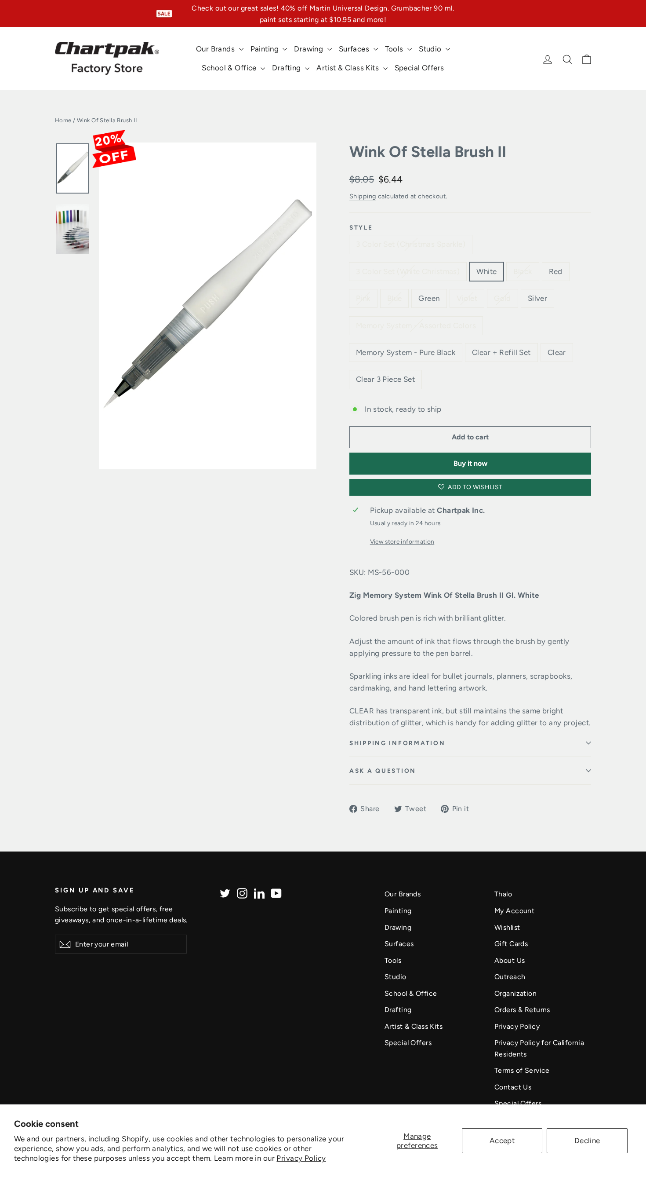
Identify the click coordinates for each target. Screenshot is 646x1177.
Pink (363, 298)
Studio (431, 48)
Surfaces (355, 48)
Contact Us (512, 1087)
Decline (587, 1140)
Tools (395, 48)
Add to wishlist (474, 487)
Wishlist (507, 927)
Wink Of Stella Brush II (427, 152)
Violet (467, 298)
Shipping (362, 196)
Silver (538, 298)
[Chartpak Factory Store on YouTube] (276, 893)
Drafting (287, 67)
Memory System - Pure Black (405, 352)
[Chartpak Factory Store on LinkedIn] (259, 893)
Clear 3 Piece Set (385, 379)
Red (556, 271)
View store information (402, 541)
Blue (394, 298)
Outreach (509, 976)
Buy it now (470, 463)
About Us (509, 960)
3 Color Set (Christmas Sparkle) (410, 244)
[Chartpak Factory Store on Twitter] (225, 893)
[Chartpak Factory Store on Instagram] (242, 893)
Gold (502, 298)
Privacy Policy (301, 1158)
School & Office (230, 67)
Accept (502, 1140)
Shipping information (397, 742)
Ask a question (382, 770)
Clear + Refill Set (501, 352)
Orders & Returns (522, 1009)
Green (428, 298)
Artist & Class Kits (348, 67)
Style (361, 227)
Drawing (309, 48)
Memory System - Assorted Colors (416, 325)
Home (63, 120)
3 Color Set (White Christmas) (408, 271)
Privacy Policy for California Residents (539, 1048)
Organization (515, 993)
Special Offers (419, 67)
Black (522, 271)
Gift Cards (511, 943)
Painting (265, 48)
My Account (514, 911)
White (486, 271)
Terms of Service (522, 1070)
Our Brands (216, 48)
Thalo (503, 894)
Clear (557, 352)
